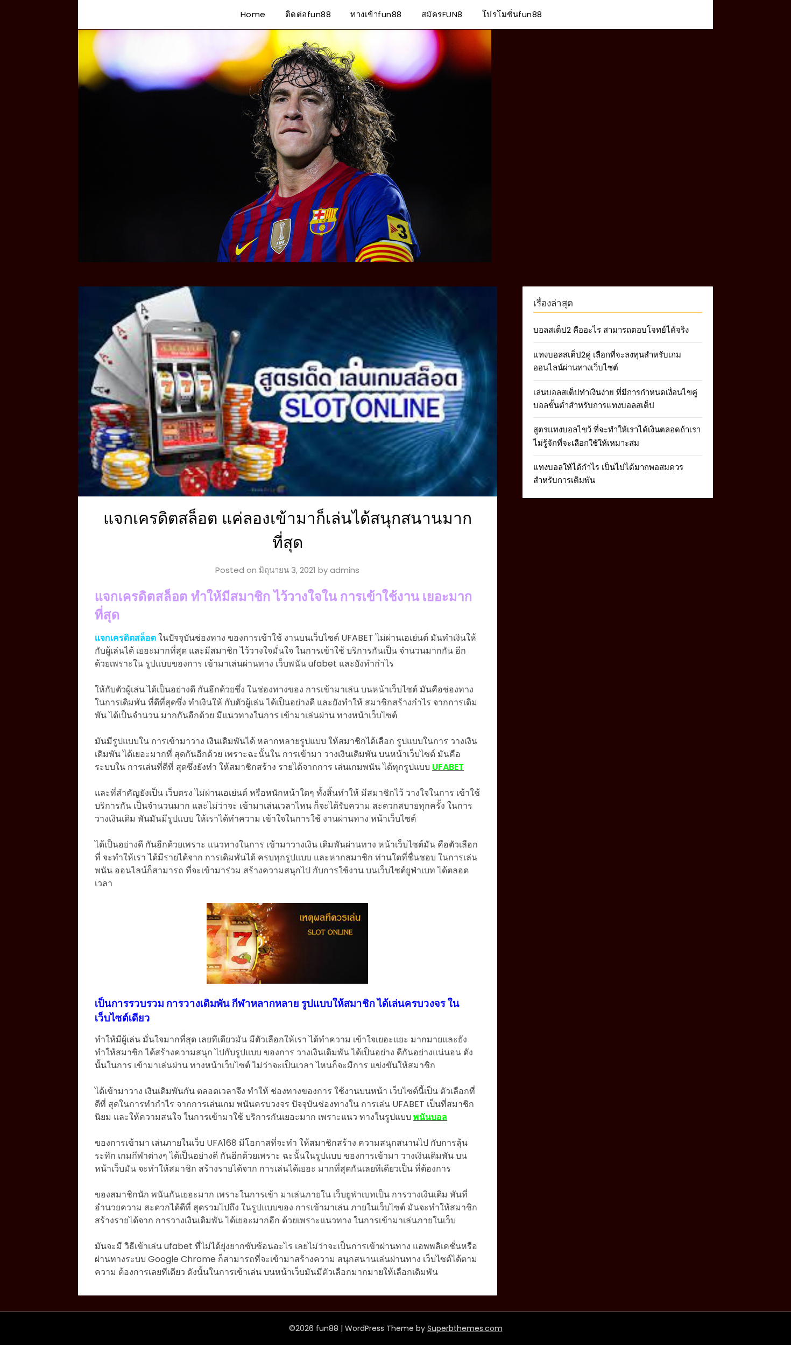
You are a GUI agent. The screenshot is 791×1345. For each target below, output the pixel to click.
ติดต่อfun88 (308, 14)
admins (344, 570)
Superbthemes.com (465, 1328)
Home (253, 14)
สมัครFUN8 (442, 14)
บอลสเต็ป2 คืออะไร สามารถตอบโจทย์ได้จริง (611, 329)
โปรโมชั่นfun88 (512, 14)
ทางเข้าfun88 (376, 14)
